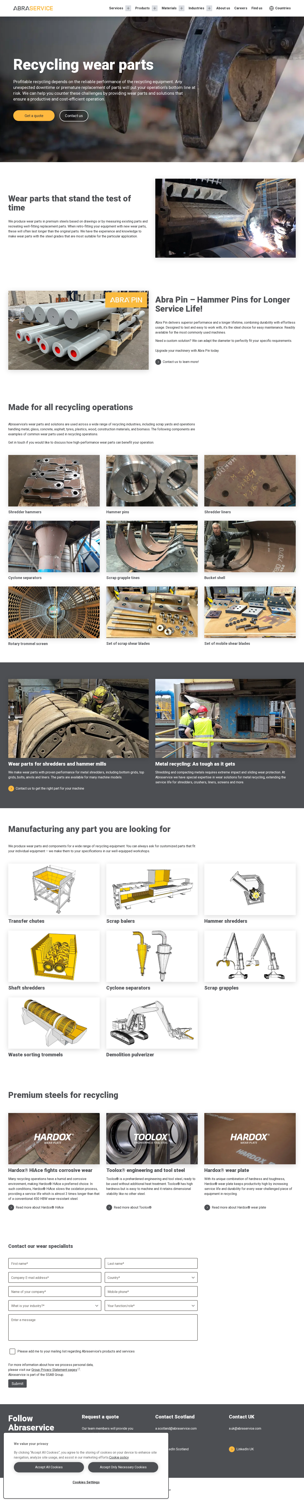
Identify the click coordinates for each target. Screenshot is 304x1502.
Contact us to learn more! (181, 362)
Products (142, 8)
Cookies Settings (86, 1482)
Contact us (74, 116)
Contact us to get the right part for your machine (50, 788)
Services (116, 8)
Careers (240, 8)
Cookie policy (119, 1457)
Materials (169, 8)
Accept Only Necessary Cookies (123, 1467)
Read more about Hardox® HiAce (40, 1207)
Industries (196, 8)
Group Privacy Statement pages (54, 1370)
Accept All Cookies (49, 1467)
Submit (17, 1383)
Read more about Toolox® (133, 1207)
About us (223, 8)
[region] (86, 1465)
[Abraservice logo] (33, 8)
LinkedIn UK (245, 1449)
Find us (256, 8)
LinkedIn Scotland (176, 1449)
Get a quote (34, 116)
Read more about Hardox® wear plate (239, 1207)
